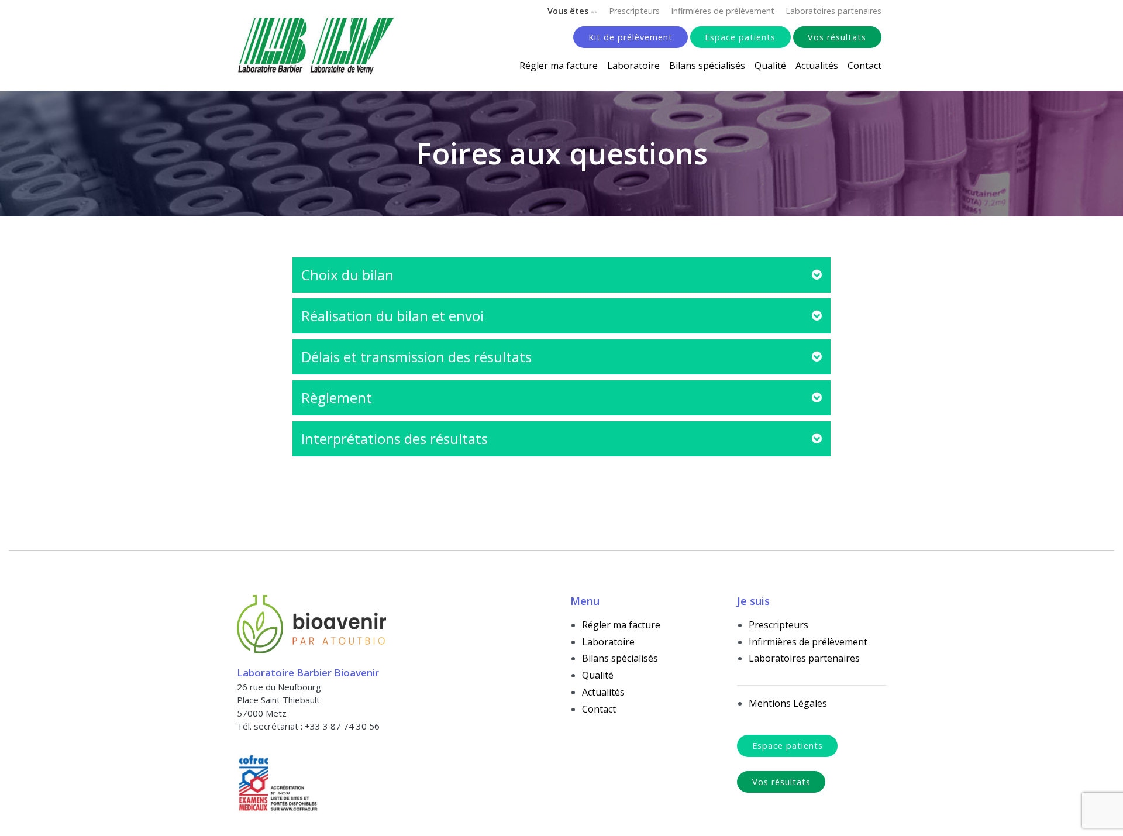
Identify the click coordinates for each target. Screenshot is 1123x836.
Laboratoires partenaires (833, 10)
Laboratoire (633, 65)
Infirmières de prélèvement (722, 10)
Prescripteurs (634, 10)
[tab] (561, 275)
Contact (864, 65)
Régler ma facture (558, 65)
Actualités (816, 65)
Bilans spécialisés (707, 65)
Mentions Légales (788, 703)
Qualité (770, 65)
